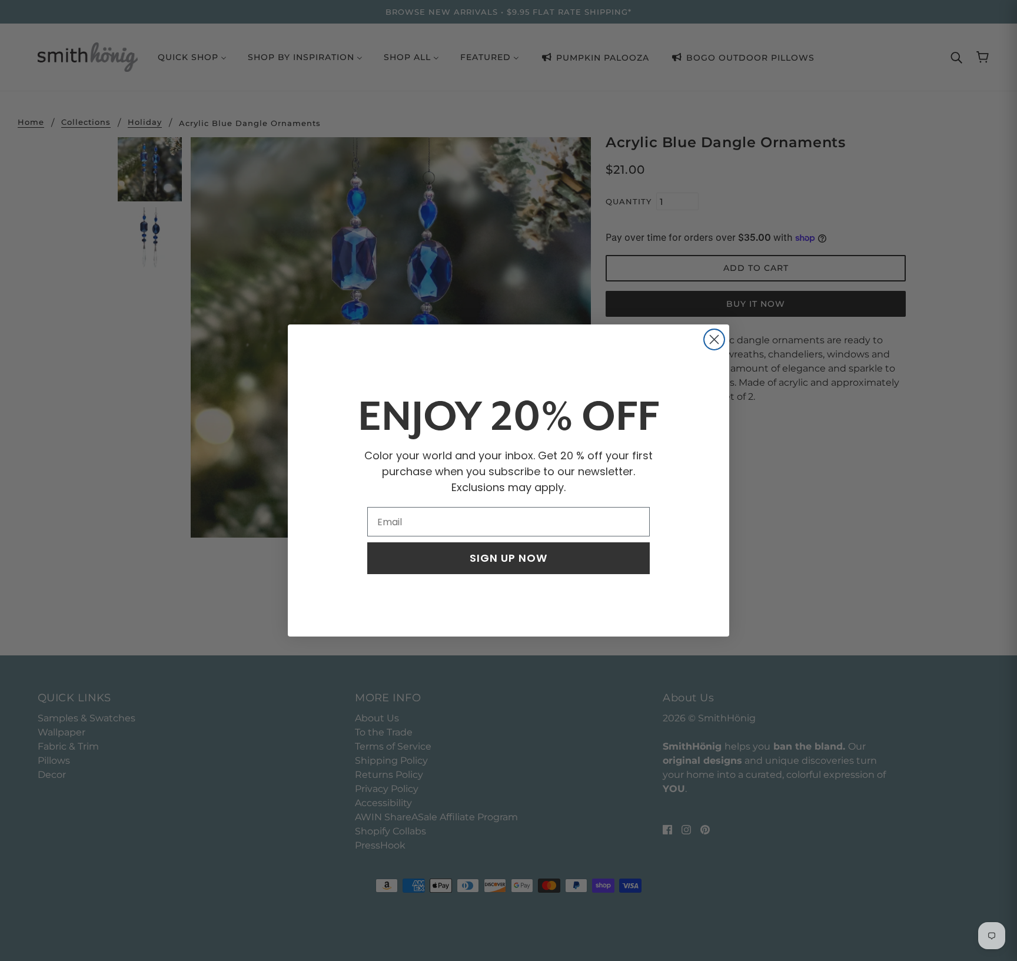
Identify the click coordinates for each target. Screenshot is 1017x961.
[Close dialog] (714, 339)
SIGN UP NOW (508, 558)
